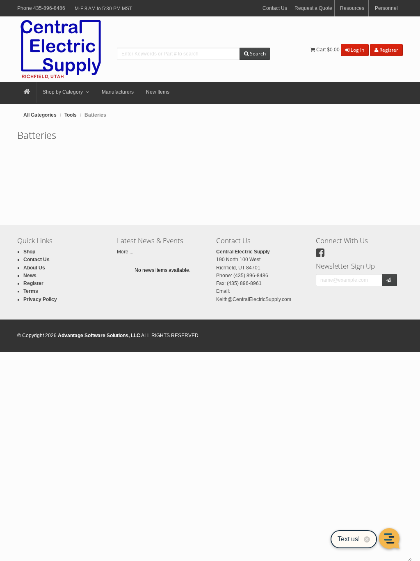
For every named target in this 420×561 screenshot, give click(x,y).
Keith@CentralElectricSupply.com (253, 299)
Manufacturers (118, 92)
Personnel (386, 8)
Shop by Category (63, 92)
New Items (157, 92)
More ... (125, 252)
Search (257, 53)
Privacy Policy (40, 299)
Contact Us (274, 8)
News (30, 275)
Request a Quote (313, 8)
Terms (30, 291)
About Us (34, 268)
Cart (327, 50)
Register (388, 49)
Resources (352, 8)
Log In (356, 49)
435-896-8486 (49, 8)
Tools (70, 115)
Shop (29, 252)
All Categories (40, 115)
